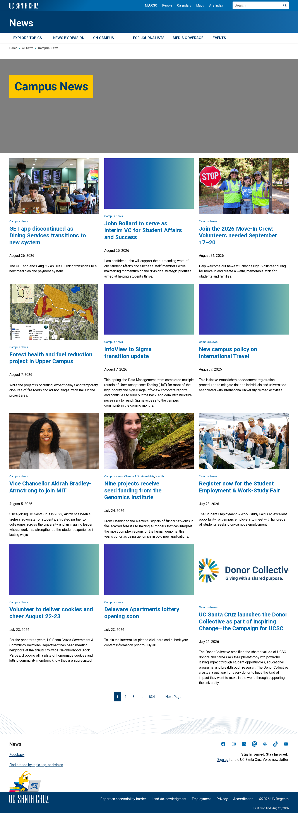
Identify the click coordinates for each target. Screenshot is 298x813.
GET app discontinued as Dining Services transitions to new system (47, 235)
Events (219, 38)
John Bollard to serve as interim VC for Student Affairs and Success (143, 230)
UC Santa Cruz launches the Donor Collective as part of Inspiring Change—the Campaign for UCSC (243, 621)
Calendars (184, 5)
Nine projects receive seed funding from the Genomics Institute (132, 490)
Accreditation (243, 799)
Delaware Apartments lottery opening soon (141, 613)
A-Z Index (216, 5)
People (167, 5)
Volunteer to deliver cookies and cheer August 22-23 (51, 613)
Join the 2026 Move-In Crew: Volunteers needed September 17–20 (238, 235)
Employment (201, 799)
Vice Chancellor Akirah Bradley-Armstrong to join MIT (50, 487)
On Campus (103, 38)
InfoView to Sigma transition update (128, 352)
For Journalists (149, 38)
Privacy (222, 799)
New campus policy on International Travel (228, 352)
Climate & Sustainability (139, 476)
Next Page (173, 697)
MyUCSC (151, 5)
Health (160, 476)
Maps (200, 5)
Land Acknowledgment (169, 799)
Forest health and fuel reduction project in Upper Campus (50, 358)
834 (152, 697)
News (21, 23)
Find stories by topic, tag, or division (36, 765)
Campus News (18, 221)
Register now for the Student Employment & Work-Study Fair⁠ (239, 487)
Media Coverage (188, 38)
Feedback (16, 755)
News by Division (68, 38)
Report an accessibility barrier (123, 799)
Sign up (222, 760)
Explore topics (27, 38)
